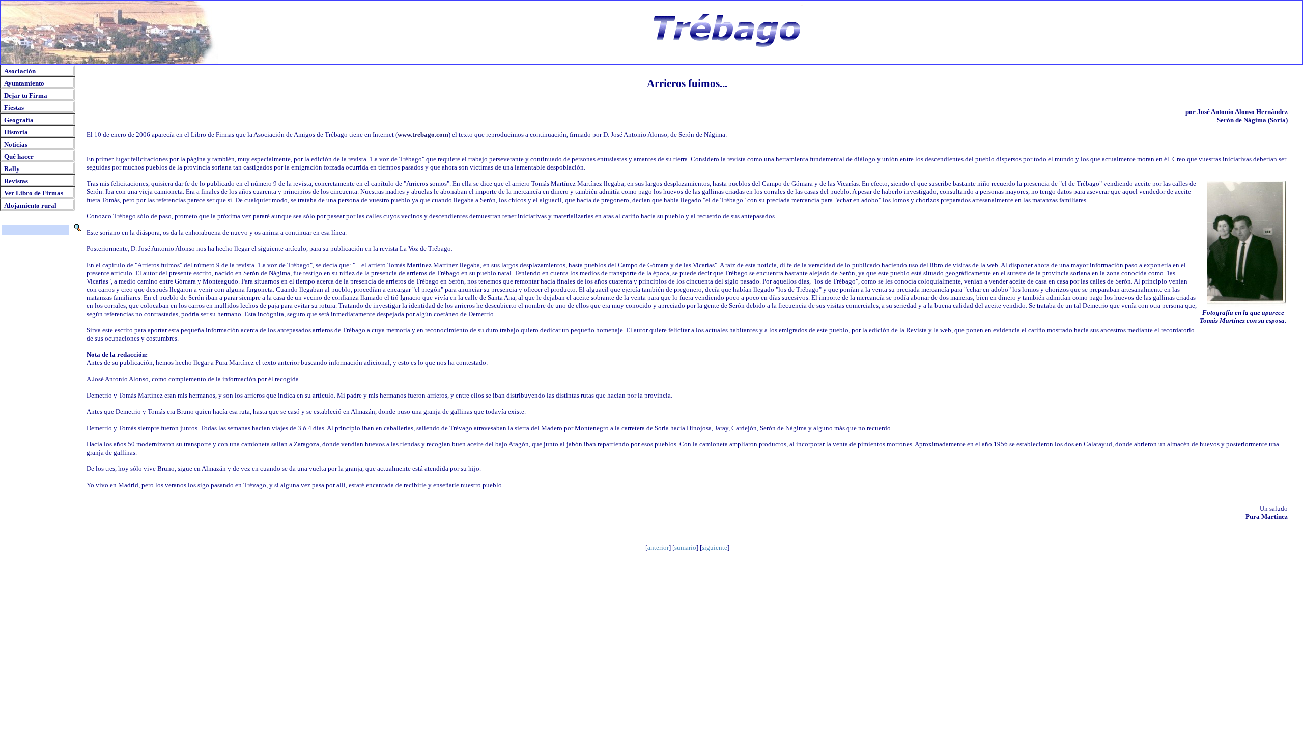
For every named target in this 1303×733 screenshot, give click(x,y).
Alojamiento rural (30, 205)
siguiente (714, 547)
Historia (16, 132)
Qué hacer (19, 156)
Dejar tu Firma (25, 95)
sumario (685, 547)
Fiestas (14, 107)
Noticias (15, 144)
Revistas (16, 181)
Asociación (20, 71)
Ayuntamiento (24, 83)
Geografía (19, 120)
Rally (12, 169)
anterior (658, 547)
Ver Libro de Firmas (33, 193)
